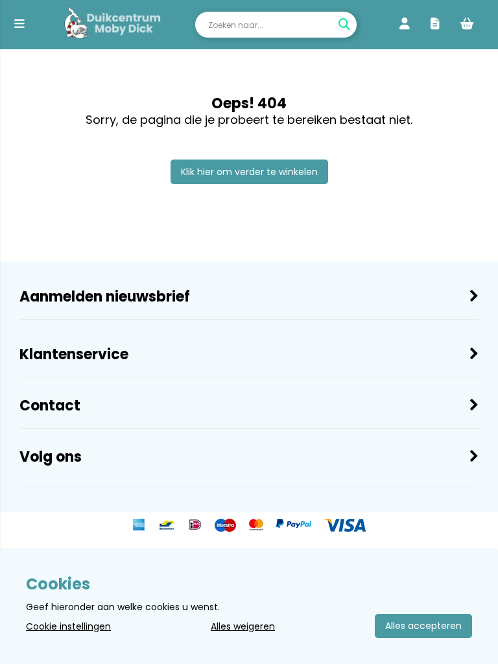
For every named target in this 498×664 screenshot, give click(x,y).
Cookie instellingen (68, 626)
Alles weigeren (243, 626)
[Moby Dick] (112, 24)
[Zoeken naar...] (344, 25)
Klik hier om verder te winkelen (249, 171)
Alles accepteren (423, 625)
